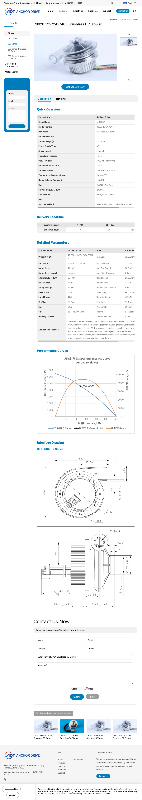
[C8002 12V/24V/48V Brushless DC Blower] (72, 726)
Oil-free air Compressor (11, 65)
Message (42, 664)
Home (60, 760)
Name (39, 636)
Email (90, 636)
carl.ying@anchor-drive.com (50, 3)
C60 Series (12, 39)
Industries (62, 766)
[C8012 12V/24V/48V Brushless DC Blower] (99, 726)
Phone (90, 644)
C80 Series (12, 44)
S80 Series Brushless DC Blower (17, 57)
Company (41, 644)
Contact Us (123, 11)
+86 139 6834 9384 (74, 3)
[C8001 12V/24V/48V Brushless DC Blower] (46, 726)
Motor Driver (11, 72)
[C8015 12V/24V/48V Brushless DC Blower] (125, 726)
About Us (62, 769)
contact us (18, 3)
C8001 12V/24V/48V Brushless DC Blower (43, 736)
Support (61, 773)
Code (73, 688)
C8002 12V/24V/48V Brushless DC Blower (69, 736)
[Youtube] (112, 3)
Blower (11, 33)
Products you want (46, 653)
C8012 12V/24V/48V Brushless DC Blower (96, 736)
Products (62, 763)
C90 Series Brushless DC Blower (17, 50)
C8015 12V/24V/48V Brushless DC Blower (122, 736)
